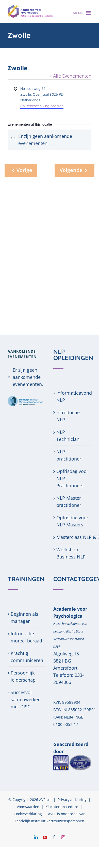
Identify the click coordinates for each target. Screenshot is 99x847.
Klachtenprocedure (61, 806)
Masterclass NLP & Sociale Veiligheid (72, 537)
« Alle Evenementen (70, 76)
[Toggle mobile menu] (88, 13)
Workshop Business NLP (71, 553)
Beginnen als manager (24, 617)
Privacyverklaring (72, 799)
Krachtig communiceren (27, 656)
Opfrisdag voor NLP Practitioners (72, 478)
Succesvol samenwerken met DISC (26, 699)
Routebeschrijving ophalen (41, 106)
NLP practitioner (68, 455)
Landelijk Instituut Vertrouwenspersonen (49, 821)
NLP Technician (67, 435)
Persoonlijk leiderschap (23, 676)
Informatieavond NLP (72, 396)
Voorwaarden (28, 806)
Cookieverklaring (28, 813)
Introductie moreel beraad (26, 637)
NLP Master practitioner (68, 501)
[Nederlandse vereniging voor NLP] (72, 758)
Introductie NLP (68, 416)
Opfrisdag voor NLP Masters (72, 521)
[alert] (27, 377)
